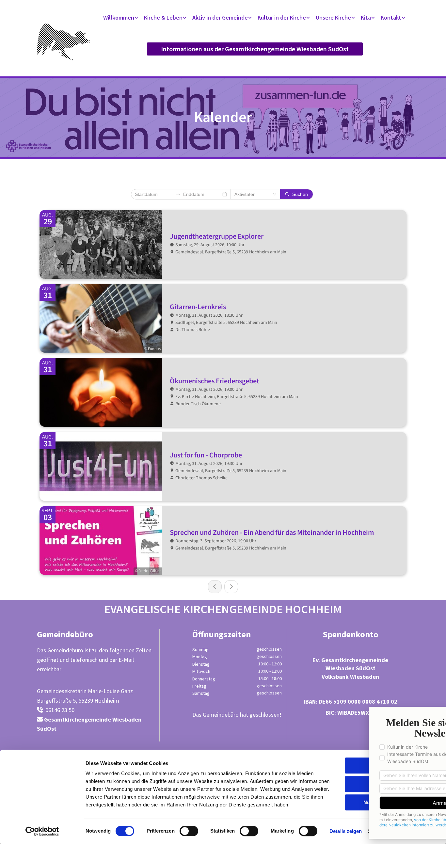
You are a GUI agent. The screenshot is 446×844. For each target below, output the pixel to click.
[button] (254, 49)
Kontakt (391, 17)
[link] (121, 18)
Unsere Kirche (333, 17)
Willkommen (118, 17)
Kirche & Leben (163, 17)
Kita (366, 17)
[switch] (189, 831)
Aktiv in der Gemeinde (220, 17)
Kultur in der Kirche (282, 17)
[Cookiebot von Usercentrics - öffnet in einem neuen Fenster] (42, 831)
